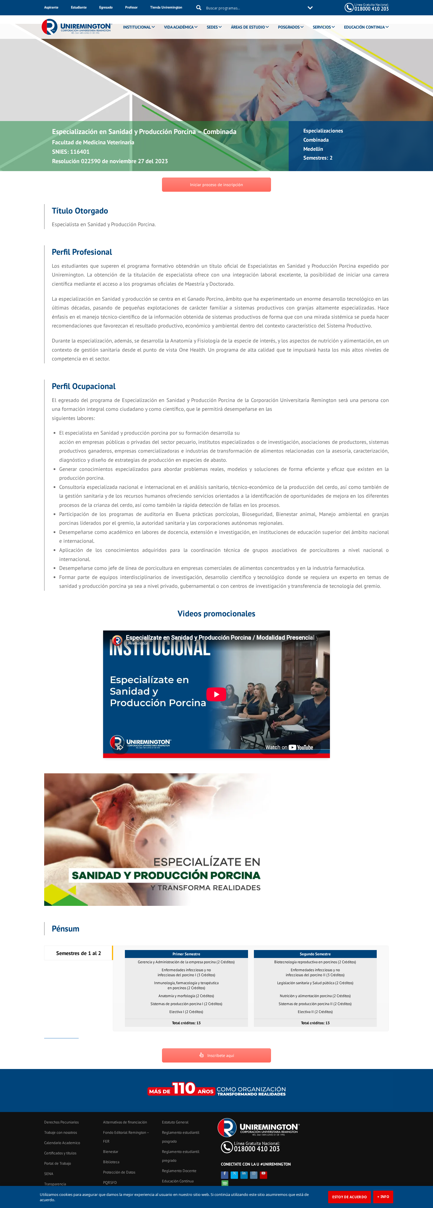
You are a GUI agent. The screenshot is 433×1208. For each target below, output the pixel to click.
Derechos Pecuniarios (61, 1122)
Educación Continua (178, 1181)
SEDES (212, 27)
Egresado (106, 7)
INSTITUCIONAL (137, 27)
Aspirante (51, 7)
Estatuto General (175, 1122)
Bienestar (110, 1151)
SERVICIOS (322, 27)
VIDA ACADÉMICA (179, 27)
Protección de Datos (119, 1172)
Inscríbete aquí (220, 1055)
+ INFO (383, 1196)
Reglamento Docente (179, 1170)
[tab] (78, 953)
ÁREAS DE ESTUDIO (248, 27)
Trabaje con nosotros (60, 1132)
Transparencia (55, 1184)
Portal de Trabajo (57, 1163)
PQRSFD (110, 1182)
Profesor (131, 7)
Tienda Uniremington (166, 7)
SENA (48, 1173)
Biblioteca (111, 1161)
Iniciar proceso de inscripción (216, 184)
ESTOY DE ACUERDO (349, 1197)
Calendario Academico (62, 1142)
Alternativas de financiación (125, 1122)
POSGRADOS (289, 27)
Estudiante (79, 7)
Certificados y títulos (60, 1153)
